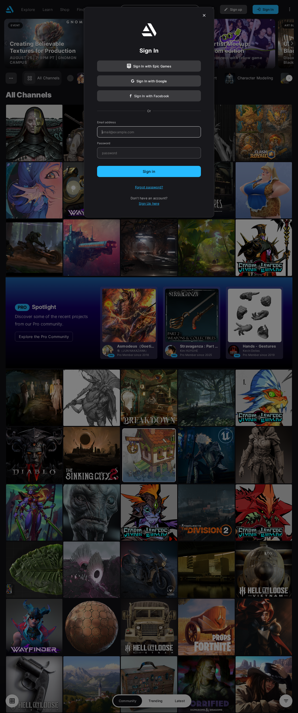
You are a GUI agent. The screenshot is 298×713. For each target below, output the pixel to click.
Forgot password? (149, 187)
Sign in (149, 171)
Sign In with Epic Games (152, 66)
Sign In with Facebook (151, 96)
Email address (106, 122)
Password (103, 143)
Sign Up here (149, 203)
